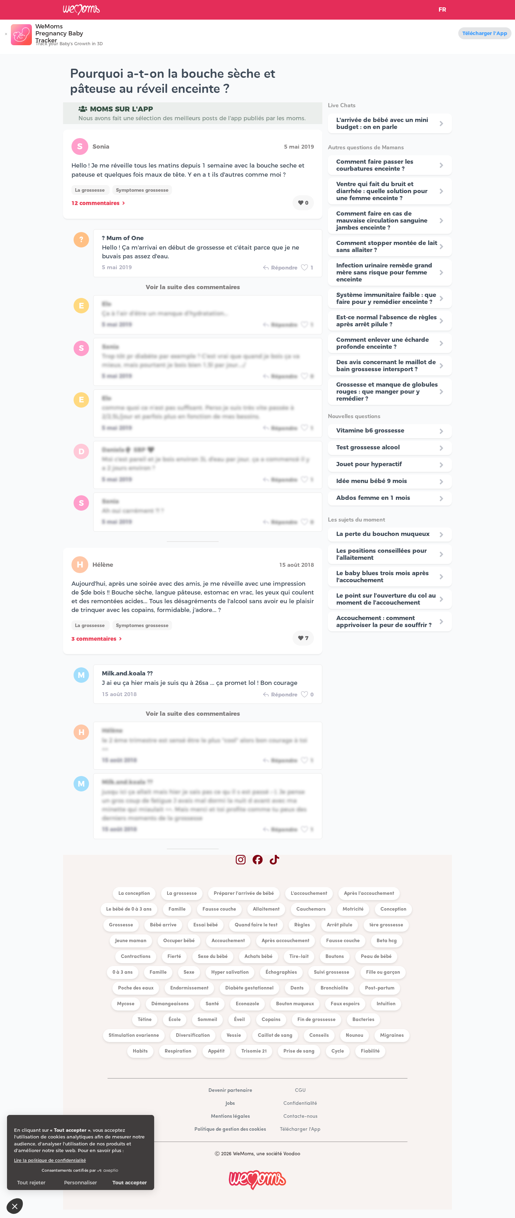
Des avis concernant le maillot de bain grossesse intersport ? (386, 366)
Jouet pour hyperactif (369, 464)
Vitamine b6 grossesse (370, 430)
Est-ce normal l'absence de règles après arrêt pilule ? (386, 321)
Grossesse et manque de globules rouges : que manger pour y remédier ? (387, 391)
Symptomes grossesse (142, 190)
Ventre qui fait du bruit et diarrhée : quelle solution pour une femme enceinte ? (381, 191)
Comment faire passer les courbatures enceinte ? (374, 165)
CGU (300, 1090)
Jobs (230, 1103)
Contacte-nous (300, 1116)
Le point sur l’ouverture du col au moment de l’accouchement (386, 599)
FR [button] (442, 9)
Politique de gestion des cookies (230, 1129)
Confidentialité (300, 1103)
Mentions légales (230, 1116)
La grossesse (90, 190)
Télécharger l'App (484, 33)
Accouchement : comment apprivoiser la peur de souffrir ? (384, 621)
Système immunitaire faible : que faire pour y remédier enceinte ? (386, 298)
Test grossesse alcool (368, 447)
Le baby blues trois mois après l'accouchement (382, 577)
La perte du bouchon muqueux (383, 533)
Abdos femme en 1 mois (373, 497)
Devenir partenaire (230, 1090)
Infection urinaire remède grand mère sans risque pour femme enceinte (384, 272)
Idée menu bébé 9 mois (371, 480)
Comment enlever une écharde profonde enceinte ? (382, 343)
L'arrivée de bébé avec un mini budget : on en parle (382, 123)
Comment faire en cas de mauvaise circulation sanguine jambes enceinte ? (381, 220)
